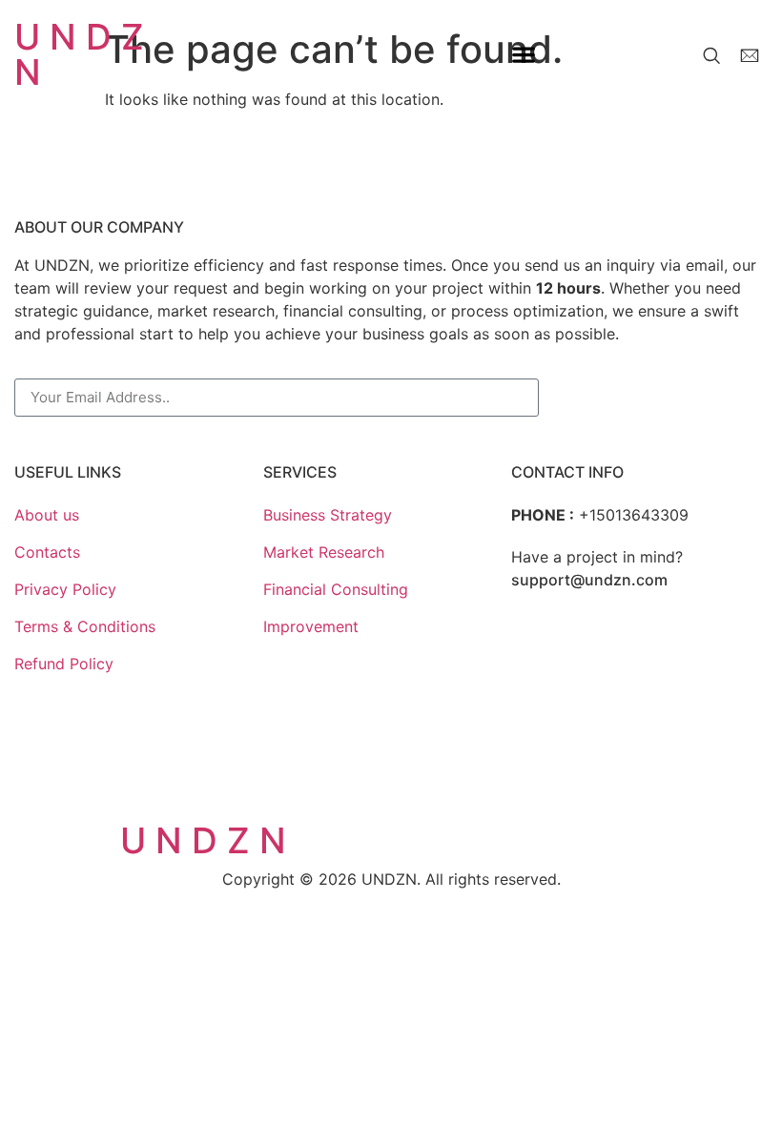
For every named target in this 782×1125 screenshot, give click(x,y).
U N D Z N (79, 54)
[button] (523, 54)
